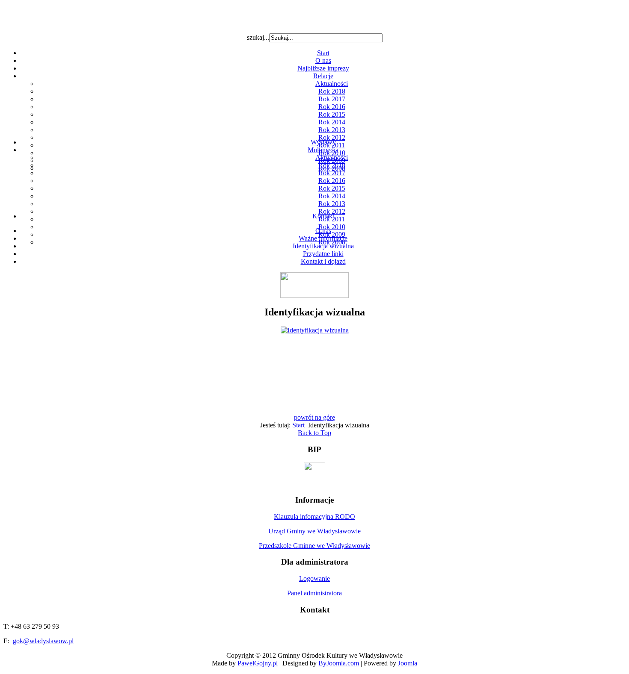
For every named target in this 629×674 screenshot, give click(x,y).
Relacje (323, 75)
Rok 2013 (331, 129)
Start (323, 52)
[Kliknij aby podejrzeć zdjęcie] (315, 330)
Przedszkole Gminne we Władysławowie (314, 545)
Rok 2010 (331, 226)
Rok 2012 (331, 137)
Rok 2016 (331, 106)
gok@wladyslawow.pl (43, 641)
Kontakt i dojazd (323, 261)
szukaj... (258, 37)
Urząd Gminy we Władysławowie (314, 531)
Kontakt (323, 216)
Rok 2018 (331, 91)
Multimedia (323, 149)
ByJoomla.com (338, 663)
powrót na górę (314, 417)
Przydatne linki (323, 253)
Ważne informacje (323, 238)
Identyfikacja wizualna (323, 246)
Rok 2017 (331, 99)
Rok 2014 (331, 122)
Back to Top (314, 432)
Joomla (407, 663)
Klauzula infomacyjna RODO (314, 516)
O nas (323, 60)
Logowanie (314, 578)
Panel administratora (314, 593)
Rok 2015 (331, 114)
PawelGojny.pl (257, 663)
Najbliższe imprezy (323, 68)
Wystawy (323, 142)
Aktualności (331, 83)
